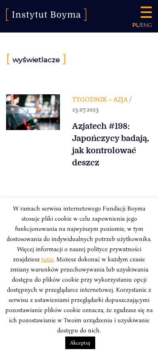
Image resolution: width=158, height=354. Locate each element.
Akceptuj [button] (80, 342)
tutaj (47, 259)
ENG (146, 25)
